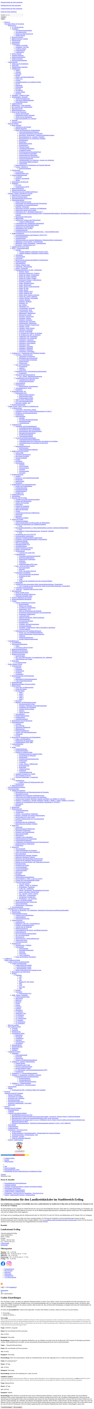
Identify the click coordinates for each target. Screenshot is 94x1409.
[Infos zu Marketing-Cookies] (15, 1315)
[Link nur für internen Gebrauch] (2, 1284)
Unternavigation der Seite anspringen (11, 8)
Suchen (3, 15)
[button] (14, 23)
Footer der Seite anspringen (9, 11)
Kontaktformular (9, 1269)
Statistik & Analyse (8, 1315)
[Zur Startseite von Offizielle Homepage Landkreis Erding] (15, 1155)
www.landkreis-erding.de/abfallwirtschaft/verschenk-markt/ (60, 1220)
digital (13, 1287)
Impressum (7, 1272)
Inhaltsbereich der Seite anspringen (11, 5)
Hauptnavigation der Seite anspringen (11, 2)
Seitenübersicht (8, 1275)
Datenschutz (8, 1274)
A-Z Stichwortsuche (10, 1277)
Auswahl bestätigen (6, 1407)
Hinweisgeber (8, 1270)
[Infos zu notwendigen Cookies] (10, 1313)
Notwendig (6, 1313)
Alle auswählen (18, 1407)
